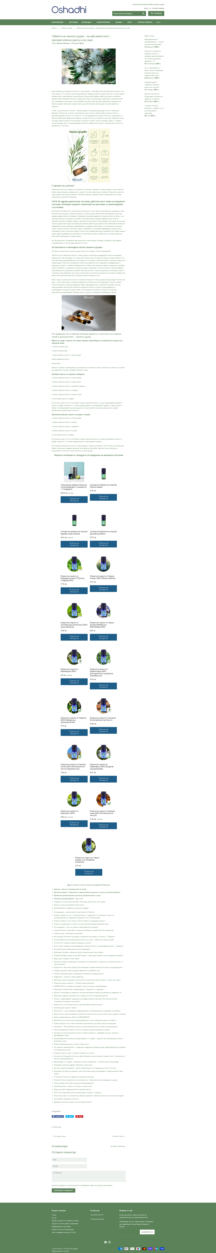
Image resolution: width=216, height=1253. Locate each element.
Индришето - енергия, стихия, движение (69, 977)
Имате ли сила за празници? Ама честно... (69, 905)
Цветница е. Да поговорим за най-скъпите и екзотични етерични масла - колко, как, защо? (87, 980)
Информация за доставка (61, 1226)
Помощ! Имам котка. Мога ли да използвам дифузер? (74, 1083)
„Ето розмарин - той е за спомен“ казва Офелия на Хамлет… (76, 927)
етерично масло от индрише (68, 426)
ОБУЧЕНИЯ (73, 22)
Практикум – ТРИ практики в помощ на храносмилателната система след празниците (85, 1027)
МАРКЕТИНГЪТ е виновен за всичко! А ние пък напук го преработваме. (80, 986)
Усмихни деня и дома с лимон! (65, 1008)
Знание (118, 22)
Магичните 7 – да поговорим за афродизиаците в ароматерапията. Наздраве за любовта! (87, 1011)
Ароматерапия (103, 22)
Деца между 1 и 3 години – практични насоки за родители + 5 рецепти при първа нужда (86, 1062)
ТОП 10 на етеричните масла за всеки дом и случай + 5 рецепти (77, 1093)
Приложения (58, 22)
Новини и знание (66, 28)
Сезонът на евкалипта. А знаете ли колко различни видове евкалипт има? (81, 924)
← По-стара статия (59, 1136)
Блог (129, 22)
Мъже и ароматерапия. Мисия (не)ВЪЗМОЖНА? (72, 1017)
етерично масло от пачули (67, 431)
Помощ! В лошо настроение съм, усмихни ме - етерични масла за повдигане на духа (85, 1080)
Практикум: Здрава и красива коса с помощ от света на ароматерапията (81, 996)
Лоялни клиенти (144, 22)
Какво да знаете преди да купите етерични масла (72, 1089)
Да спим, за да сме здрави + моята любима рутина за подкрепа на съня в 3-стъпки (85, 1068)
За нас (54, 1218)
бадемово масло (63, 359)
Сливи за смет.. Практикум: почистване (68, 933)
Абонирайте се (147, 1232)
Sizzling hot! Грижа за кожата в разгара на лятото (72, 943)
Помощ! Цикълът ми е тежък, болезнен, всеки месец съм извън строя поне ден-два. (85, 1023)
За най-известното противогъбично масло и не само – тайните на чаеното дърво (84, 940)
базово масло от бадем (65, 399)
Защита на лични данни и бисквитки (65, 1224)
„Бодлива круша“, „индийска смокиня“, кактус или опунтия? (152, 84)
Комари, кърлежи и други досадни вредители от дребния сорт (77, 970)
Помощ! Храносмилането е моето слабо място (71, 1044)
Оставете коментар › (118, 1146)
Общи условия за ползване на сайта (65, 1221)
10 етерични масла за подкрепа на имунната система (74, 1077)
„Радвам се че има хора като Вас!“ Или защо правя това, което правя (79, 902)
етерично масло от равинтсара (69, 382)
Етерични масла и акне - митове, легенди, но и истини (74, 1053)
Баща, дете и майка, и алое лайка (66, 959)
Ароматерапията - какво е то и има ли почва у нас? (73, 1086)
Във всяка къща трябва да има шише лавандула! (72, 949)
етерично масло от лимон (67, 422)
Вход (146, 8)
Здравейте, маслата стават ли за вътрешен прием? (73, 1102)
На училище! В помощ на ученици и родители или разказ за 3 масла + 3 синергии (84, 937)
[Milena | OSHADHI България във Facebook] (105, 1243)
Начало (54, 28)
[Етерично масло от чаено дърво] (89, 156)
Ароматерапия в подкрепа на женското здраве (71, 908)
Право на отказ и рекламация (63, 1229)
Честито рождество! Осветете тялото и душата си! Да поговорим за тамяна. (82, 1030)
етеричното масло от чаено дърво (77, 91)
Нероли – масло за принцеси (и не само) (70, 889)
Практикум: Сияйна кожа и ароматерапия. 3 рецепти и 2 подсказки (78, 989)
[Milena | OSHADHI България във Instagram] (109, 1243)
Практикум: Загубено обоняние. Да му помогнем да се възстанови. (78, 952)
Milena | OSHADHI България (67, 1249)
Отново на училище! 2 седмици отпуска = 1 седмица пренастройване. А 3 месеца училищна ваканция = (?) (154, 56)
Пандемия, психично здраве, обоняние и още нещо (73, 1065)
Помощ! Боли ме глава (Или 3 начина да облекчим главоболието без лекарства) (84, 930)
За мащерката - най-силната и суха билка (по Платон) (74, 912)
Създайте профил (158, 8)
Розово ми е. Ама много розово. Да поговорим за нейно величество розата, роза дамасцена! (88, 967)
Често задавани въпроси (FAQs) (64, 1232)
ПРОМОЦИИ (86, 22)
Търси (54, 1215)
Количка (158, 13)
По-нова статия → (119, 1136)
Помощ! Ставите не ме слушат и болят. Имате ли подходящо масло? (79, 921)
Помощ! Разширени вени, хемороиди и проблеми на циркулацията (79, 974)
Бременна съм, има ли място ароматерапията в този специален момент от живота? (85, 1020)
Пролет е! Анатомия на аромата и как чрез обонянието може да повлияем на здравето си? (88, 993)
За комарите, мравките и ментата (66, 1099)
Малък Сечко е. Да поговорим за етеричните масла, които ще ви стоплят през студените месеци (90, 1014)
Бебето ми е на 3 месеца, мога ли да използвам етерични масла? (78, 1005)
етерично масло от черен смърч (70, 394)
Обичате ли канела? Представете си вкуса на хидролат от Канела (154, 96)
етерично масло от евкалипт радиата (71, 386)
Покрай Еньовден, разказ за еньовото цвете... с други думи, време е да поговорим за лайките (88, 955)
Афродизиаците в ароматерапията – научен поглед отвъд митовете (154, 41)
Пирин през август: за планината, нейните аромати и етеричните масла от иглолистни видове (89, 1096)
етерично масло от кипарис (68, 390)
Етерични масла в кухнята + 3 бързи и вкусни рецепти (74, 983)
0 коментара (56, 1127)
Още (158, 22)
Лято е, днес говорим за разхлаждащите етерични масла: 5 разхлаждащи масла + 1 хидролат (88, 946)
